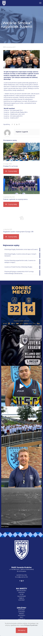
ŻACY (21, 617)
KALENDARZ (21, 596)
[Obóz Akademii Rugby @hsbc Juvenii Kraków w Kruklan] (21, 426)
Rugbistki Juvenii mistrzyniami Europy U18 (18, 232)
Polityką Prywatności (31, 625)
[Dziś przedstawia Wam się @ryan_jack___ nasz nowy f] (21, 386)
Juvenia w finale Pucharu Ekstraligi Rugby (18, 267)
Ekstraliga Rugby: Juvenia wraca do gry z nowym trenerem (20, 255)
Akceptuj (21, 630)
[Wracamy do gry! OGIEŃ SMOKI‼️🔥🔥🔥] (21, 345)
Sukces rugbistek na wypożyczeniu (15, 199)
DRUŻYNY (21, 592)
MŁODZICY (21, 615)
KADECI (21, 613)
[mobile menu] (40, 3)
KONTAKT (21, 600)
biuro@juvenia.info (21, 577)
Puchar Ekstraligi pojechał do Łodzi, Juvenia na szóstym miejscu (19, 261)
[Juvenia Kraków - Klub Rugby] (4, 2)
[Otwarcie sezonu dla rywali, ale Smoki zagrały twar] (21, 305)
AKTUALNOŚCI (21, 590)
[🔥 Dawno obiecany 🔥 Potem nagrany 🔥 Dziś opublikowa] (21, 467)
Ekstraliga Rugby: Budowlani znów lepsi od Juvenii (21, 249)
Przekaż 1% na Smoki (10, 166)
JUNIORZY (21, 611)
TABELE (21, 598)
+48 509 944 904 (21, 575)
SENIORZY (21, 610)
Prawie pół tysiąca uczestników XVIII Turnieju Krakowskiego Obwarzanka (19, 272)
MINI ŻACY (21, 619)
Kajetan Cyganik (22, 132)
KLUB (21, 594)
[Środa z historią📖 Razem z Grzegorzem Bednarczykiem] (21, 507)
